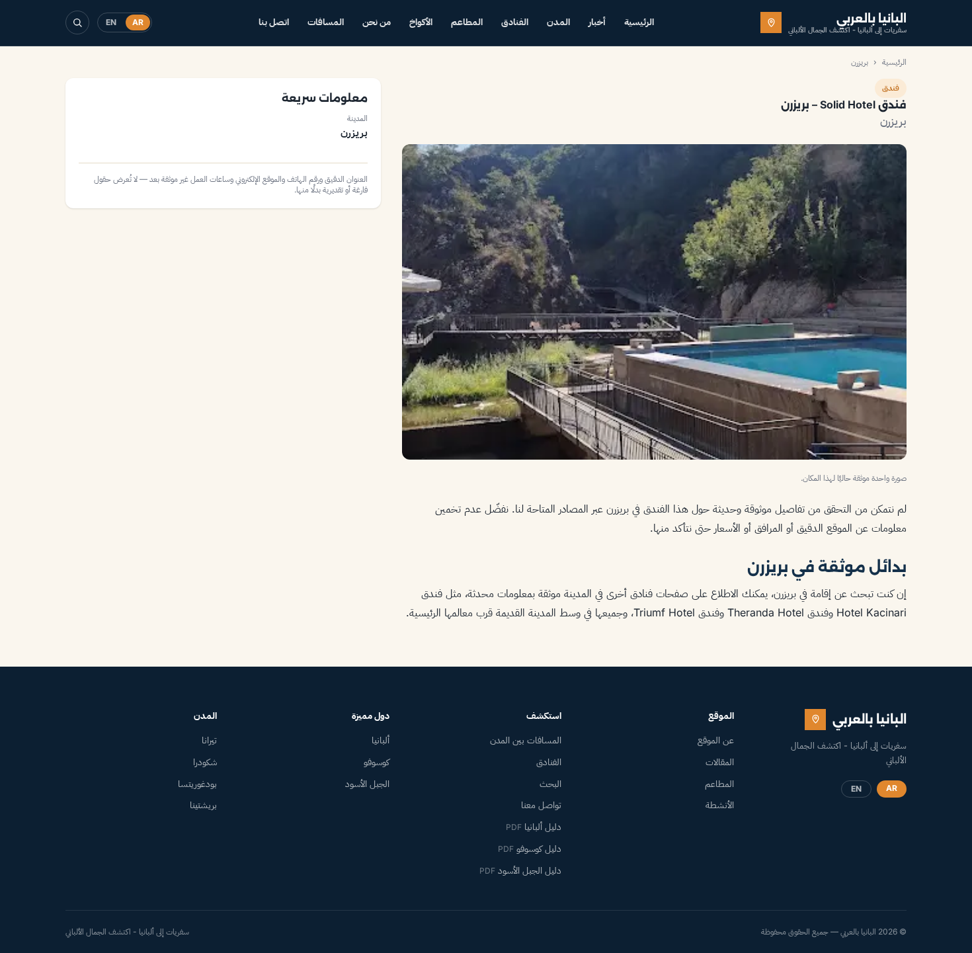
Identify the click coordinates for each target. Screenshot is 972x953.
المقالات (720, 762)
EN (111, 22)
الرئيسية (639, 22)
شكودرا (205, 762)
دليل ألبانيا (533, 826)
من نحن (376, 22)
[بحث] (77, 22)
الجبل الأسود (367, 783)
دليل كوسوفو (529, 848)
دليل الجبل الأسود (520, 870)
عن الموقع (716, 740)
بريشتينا (203, 805)
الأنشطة (720, 805)
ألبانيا (380, 740)
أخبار (597, 22)
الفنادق (514, 22)
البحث (550, 783)
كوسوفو (376, 762)
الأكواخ (420, 22)
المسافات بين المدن (525, 740)
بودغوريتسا (197, 783)
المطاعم (467, 22)
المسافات (325, 22)
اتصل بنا (274, 22)
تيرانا (209, 740)
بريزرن (859, 62)
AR (137, 22)
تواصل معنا (541, 805)
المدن (558, 22)
